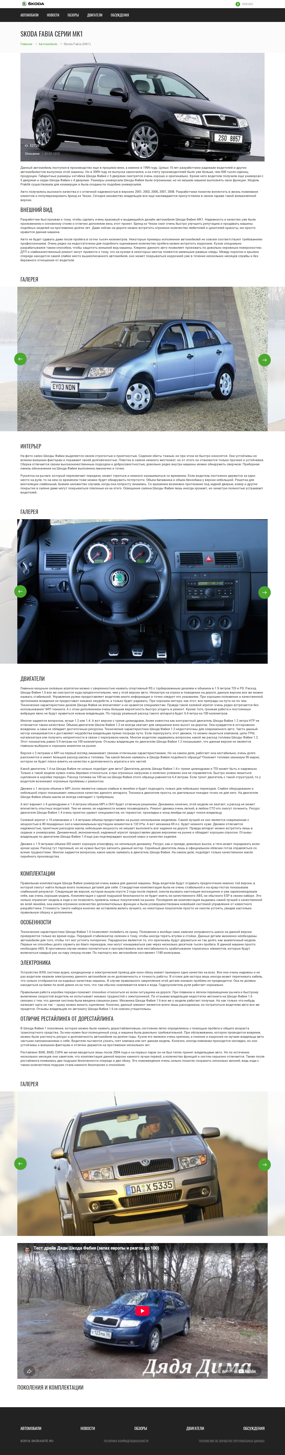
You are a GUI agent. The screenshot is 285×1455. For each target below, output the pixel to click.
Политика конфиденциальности (126, 1441)
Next (264, 360)
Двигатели (94, 15)
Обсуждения (120, 15)
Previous (20, 359)
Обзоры (73, 15)
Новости (53, 15)
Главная (26, 44)
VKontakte (247, 4)
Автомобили (29, 15)
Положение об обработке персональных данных (232, 1441)
